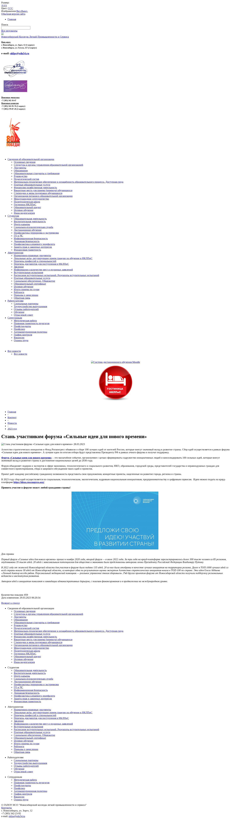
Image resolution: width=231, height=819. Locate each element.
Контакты (6, 807)
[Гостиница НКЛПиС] (115, 401)
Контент (12, 417)
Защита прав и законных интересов (33, 247)
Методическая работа (25, 320)
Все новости (14, 351)
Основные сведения (24, 162)
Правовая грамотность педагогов (32, 323)
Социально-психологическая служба (33, 227)
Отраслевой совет (23, 315)
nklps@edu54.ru (17, 816)
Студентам (13, 215)
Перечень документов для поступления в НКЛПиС (41, 264)
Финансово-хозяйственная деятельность (35, 187)
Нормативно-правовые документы (32, 255)
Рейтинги (19, 292)
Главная (12, 19)
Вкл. (18, 11)
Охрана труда (21, 340)
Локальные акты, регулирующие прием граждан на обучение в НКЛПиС (53, 258)
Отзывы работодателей (26, 309)
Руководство (20, 176)
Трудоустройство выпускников (30, 306)
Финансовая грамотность (27, 249)
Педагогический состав (26, 179)
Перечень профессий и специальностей (35, 261)
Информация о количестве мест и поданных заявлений (43, 269)
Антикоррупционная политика (30, 332)
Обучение (19, 312)
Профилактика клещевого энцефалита (34, 244)
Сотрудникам (15, 317)
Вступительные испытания (28, 272)
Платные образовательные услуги (32, 184)
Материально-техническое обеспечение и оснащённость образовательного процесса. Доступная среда (68, 182)
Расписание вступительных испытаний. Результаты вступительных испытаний (56, 275)
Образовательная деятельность (30, 218)
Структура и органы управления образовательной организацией (48, 165)
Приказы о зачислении (26, 295)
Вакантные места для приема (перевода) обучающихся (43, 190)
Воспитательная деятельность (30, 221)
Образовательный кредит (27, 207)
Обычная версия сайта (13, 14)
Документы (20, 167)
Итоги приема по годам (26, 289)
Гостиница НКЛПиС (25, 204)
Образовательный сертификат (30, 283)
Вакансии (19, 337)
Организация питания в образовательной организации (43, 196)
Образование (21, 170)
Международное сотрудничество (31, 199)
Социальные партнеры (26, 303)
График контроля (23, 334)
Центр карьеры (22, 224)
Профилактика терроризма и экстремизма (36, 232)
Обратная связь (22, 298)
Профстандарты (22, 326)
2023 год (12, 428)
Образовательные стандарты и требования (36, 173)
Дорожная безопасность (26, 241)
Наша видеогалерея (24, 213)
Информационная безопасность (31, 238)
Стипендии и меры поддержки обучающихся (38, 193)
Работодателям (15, 300)
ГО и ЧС (18, 235)
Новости (12, 423)
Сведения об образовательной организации (31, 159)
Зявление (19, 266)
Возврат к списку (10, 603)
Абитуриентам (15, 252)
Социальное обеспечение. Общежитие (34, 281)
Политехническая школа (27, 201)
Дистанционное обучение (27, 230)
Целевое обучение (23, 210)
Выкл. (24, 11)
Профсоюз (19, 329)
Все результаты (9, 30)
